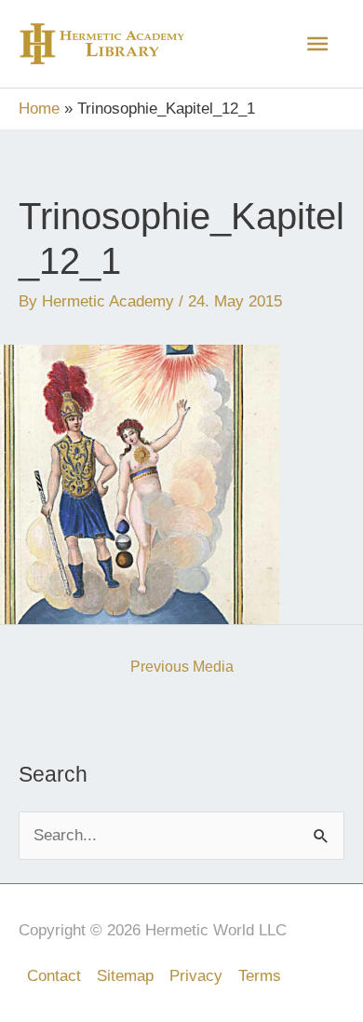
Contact (54, 976)
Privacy (195, 976)
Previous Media (182, 667)
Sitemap (125, 976)
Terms (259, 976)
